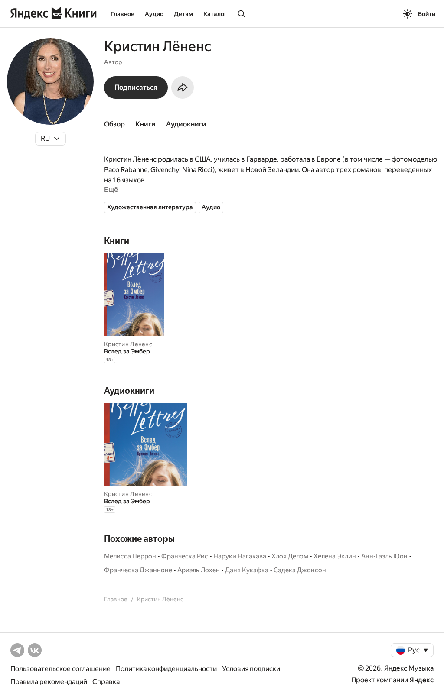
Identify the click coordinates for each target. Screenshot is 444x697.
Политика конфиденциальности (166, 669)
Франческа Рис (184, 556)
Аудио (154, 13)
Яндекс (421, 680)
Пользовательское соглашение (60, 669)
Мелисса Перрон (130, 556)
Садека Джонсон (300, 570)
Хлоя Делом (289, 556)
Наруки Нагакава (239, 556)
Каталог (215, 13)
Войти (426, 13)
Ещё (111, 189)
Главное (122, 13)
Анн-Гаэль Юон (384, 556)
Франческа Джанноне (138, 570)
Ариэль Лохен (198, 570)
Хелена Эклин (334, 556)
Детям (183, 13)
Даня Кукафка (246, 570)
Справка (106, 682)
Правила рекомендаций (48, 682)
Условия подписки (251, 669)
